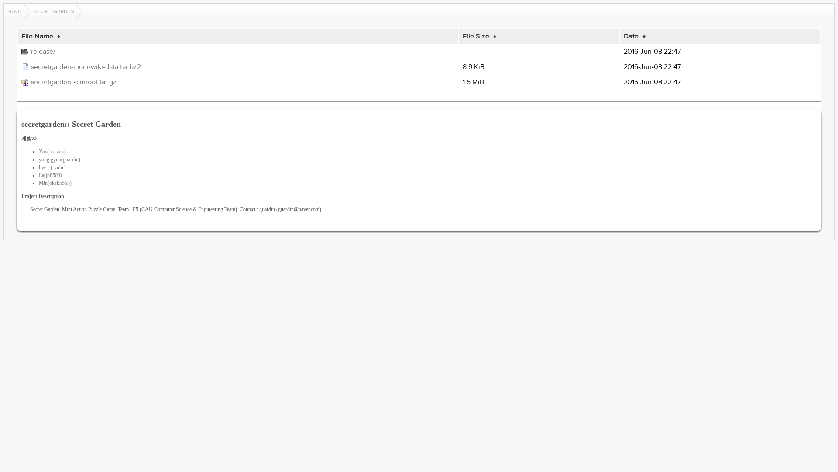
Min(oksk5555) (55, 183)
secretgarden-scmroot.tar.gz (74, 82)
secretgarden (54, 11)
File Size (476, 36)
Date (631, 36)
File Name (37, 36)
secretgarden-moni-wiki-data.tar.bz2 (86, 66)
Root (15, 11)
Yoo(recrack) (52, 152)
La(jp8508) (50, 175)
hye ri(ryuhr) (52, 167)
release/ (43, 51)
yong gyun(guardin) (59, 159)
